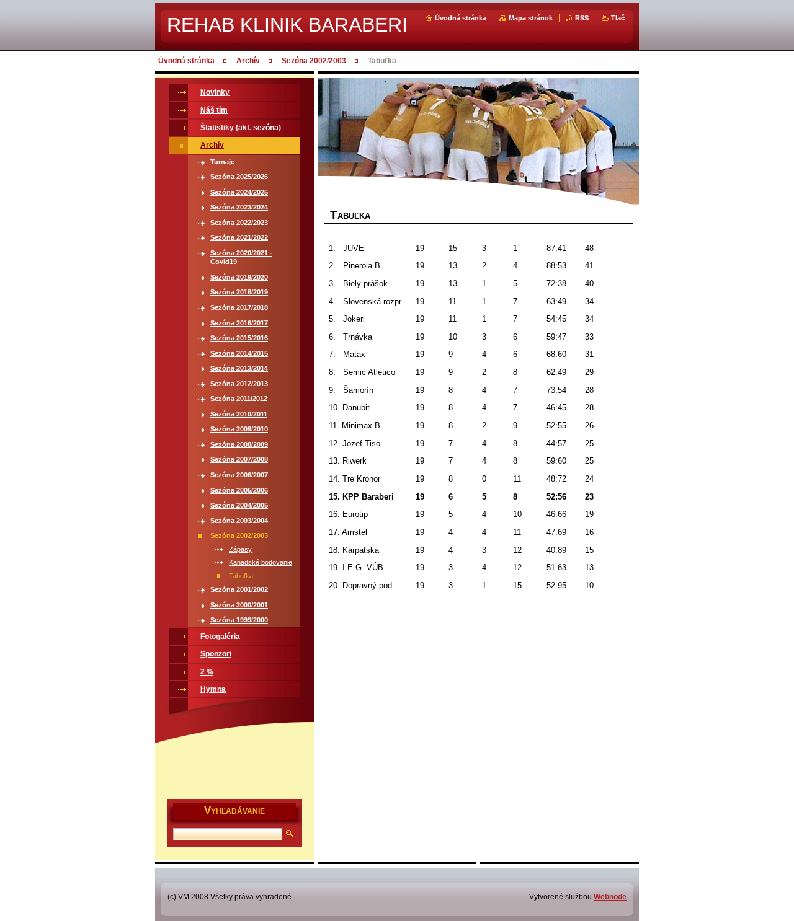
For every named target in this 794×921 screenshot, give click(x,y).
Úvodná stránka (460, 18)
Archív (248, 60)
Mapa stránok (531, 18)
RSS (582, 18)
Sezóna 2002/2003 (314, 60)
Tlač (618, 18)
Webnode (610, 897)
